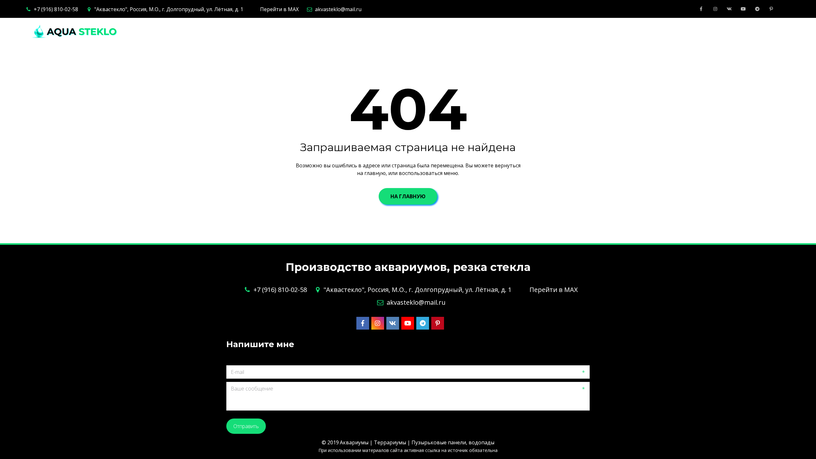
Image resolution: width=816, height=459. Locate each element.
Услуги (478, 31)
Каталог (438, 31)
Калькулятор (525, 31)
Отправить (246, 426)
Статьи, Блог (689, 31)
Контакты (572, 31)
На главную (408, 196)
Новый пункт (741, 31)
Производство (387, 31)
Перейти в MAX (279, 9)
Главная (340, 31)
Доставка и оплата (629, 31)
